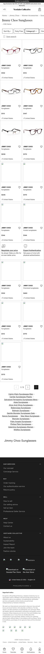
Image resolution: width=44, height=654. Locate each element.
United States (22, 642)
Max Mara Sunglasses (30, 416)
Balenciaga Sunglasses (21, 407)
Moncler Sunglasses (20, 418)
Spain (35, 642)
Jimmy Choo (14, 15)
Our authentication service (14, 486)
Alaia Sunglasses (21, 402)
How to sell (7, 501)
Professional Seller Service (14, 511)
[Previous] (16, 387)
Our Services (9, 464)
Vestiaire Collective (12, 533)
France (5, 642)
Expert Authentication (32, 250)
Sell (5, 497)
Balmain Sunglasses (20, 410)
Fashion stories (9, 551)
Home (4, 15)
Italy (40, 642)
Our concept (8, 468)
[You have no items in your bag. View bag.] (39, 9)
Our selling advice (10, 504)
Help (5, 519)
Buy (5, 479)
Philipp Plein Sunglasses (20, 424)
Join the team (8, 547)
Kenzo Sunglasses (10, 416)
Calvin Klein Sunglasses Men (21, 394)
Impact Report (9, 544)
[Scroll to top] (36, 387)
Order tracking (9, 483)
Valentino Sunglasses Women (20, 427)
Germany (30, 642)
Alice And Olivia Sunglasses (21, 405)
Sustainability (8, 540)
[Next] (28, 387)
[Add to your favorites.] (19, 65)
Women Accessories (30, 15)
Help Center (8, 522)
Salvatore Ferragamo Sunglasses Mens (20, 399)
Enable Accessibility (22, 1)
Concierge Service (10, 471)
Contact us (7, 526)
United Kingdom (12, 642)
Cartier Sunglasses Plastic (21, 396)
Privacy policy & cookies (21, 586)
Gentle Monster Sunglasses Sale (21, 413)
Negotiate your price (9, 250)
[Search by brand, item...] (4, 9)
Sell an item (8, 508)
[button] (39, 9)
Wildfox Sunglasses (22, 429)
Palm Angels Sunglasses (20, 421)
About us (7, 537)
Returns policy (9, 489)
